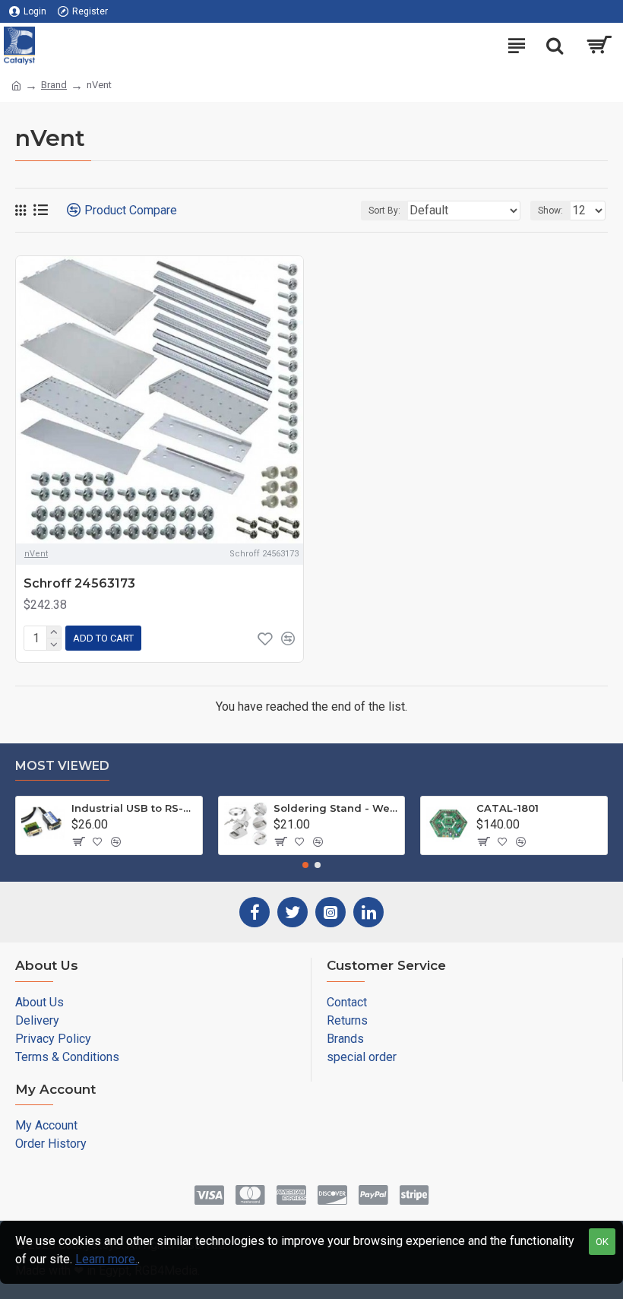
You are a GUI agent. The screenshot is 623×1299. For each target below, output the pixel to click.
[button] (305, 865)
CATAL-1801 (507, 808)
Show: (550, 210)
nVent (36, 554)
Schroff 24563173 (79, 583)
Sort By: (384, 210)
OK (602, 1241)
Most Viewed (62, 766)
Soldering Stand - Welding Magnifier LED (336, 808)
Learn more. (106, 1259)
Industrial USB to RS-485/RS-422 (134, 808)
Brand (54, 84)
